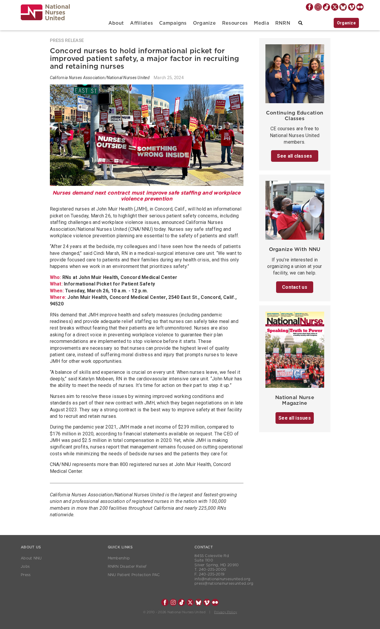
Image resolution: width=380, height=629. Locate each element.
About (116, 23)
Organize (204, 23)
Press (26, 575)
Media (261, 23)
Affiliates (141, 23)
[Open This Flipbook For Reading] (294, 351)
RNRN (282, 23)
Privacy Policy (225, 612)
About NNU (31, 558)
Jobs (25, 566)
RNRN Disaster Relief (127, 566)
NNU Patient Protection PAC (134, 575)
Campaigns (173, 23)
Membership (119, 558)
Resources (235, 23)
